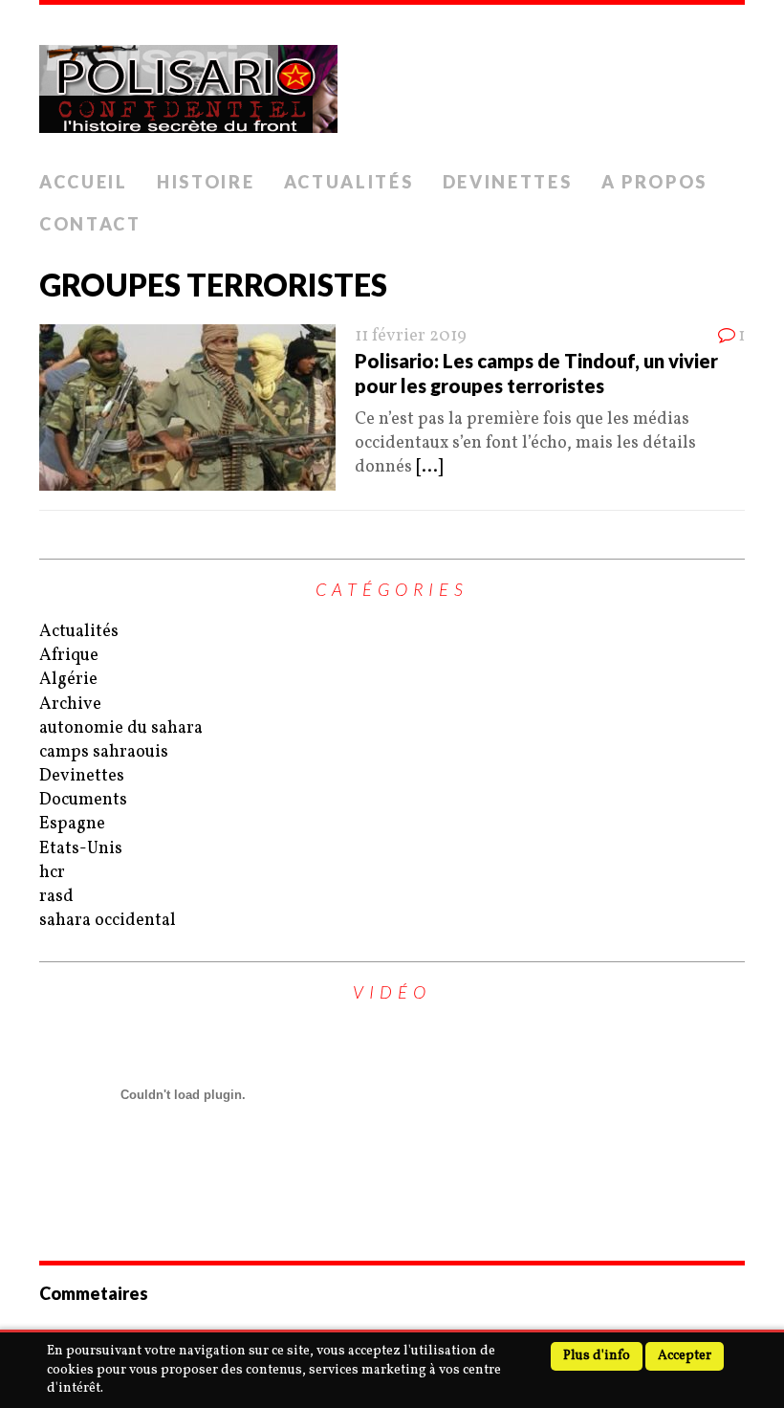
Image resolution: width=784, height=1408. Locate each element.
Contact (90, 223)
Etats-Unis (80, 849)
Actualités (349, 181)
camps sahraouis (103, 752)
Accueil (83, 181)
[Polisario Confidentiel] (392, 83)
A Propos (654, 181)
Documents (83, 800)
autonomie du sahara (121, 728)
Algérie (68, 680)
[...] (429, 467)
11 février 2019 (411, 336)
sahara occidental (107, 921)
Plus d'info (596, 1356)
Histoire (206, 181)
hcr (52, 873)
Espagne (72, 824)
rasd (56, 897)
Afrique (68, 656)
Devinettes (508, 181)
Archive (70, 704)
